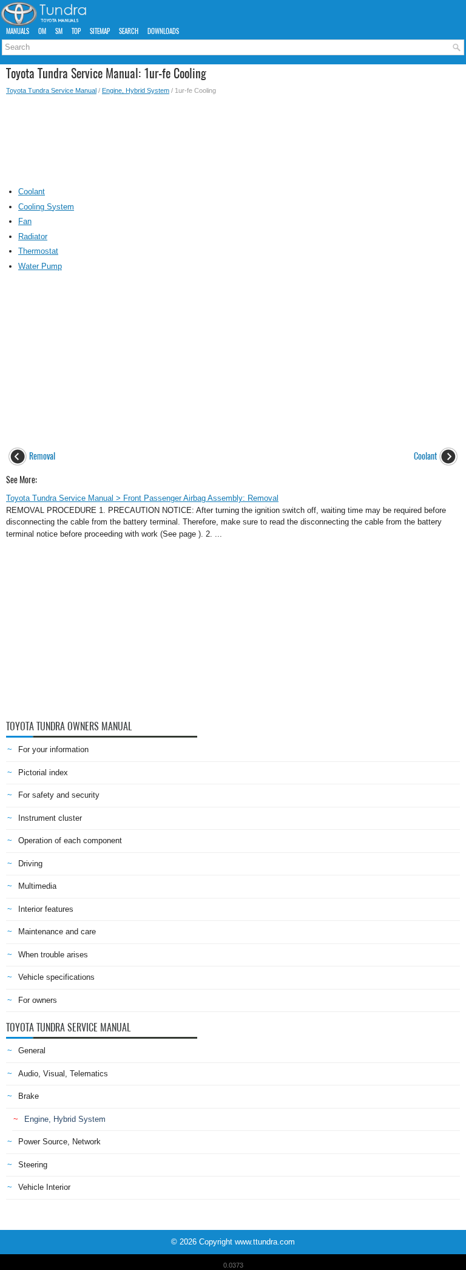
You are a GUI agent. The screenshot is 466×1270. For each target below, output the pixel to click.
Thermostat (38, 251)
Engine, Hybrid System (135, 90)
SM (58, 31)
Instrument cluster (50, 818)
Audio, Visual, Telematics (63, 1073)
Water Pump (40, 266)
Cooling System (46, 206)
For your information (53, 749)
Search (128, 31)
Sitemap (100, 31)
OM (42, 31)
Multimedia (37, 886)
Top (76, 31)
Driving (30, 863)
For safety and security (59, 795)
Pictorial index (43, 772)
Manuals (17, 31)
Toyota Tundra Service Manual (51, 90)
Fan (25, 221)
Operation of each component (70, 840)
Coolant (31, 191)
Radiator (32, 236)
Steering (32, 1164)
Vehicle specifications (56, 977)
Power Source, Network (59, 1141)
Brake (28, 1096)
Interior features (45, 909)
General (32, 1050)
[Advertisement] (233, 137)
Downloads (163, 31)
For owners (37, 1000)
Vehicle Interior (44, 1187)
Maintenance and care (57, 931)
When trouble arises (53, 954)
